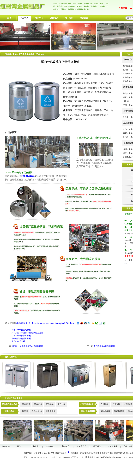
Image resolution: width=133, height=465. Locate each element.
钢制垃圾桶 (128, 149)
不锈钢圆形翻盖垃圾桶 (21, 338)
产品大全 (24, 18)
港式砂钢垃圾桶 (18, 341)
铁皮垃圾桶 (119, 411)
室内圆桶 (26, 404)
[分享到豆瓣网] (104, 323)
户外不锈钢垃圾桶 (88, 404)
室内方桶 (38, 404)
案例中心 (39, 18)
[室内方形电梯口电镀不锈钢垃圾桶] (108, 389)
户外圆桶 (104, 404)
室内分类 (61, 404)
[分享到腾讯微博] (89, 323)
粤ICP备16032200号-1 (57, 453)
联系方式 (84, 18)
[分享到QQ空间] (93, 323)
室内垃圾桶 (128, 66)
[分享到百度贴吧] (100, 323)
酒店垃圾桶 (128, 133)
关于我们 (69, 18)
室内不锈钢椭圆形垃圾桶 (104, 346)
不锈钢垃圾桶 (11, 54)
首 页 (9, 18)
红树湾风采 (112, 446)
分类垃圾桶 (128, 93)
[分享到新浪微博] (81, 323)
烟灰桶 (126, 101)
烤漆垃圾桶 (128, 153)
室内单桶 (50, 404)
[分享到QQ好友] (85, 323)
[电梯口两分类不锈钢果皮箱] (47, 389)
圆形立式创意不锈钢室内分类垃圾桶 (27, 346)
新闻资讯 (54, 18)
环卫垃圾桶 (9, 411)
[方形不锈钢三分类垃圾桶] (77, 389)
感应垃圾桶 (128, 97)
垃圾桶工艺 (81, 446)
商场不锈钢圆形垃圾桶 (21, 330)
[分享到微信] (96, 323)
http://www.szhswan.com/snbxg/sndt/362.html (53, 323)
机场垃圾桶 (128, 129)
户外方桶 (116, 404)
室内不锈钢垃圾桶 (27, 54)
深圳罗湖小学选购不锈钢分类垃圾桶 (27, 333)
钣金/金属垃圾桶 (88, 411)
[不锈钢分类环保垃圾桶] (16, 389)
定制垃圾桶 (128, 105)
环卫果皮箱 (50, 411)
